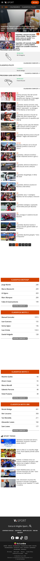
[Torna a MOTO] (2, 7)
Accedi (35, 2)
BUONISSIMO (17, 549)
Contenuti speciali (8, 530)
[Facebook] (12, 539)
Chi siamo (9, 551)
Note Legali (16, 551)
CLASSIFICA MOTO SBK (20, 404)
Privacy (23, 551)
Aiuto (26, 553)
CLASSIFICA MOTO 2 (20, 312)
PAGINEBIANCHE (9, 547)
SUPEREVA (23, 549)
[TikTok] (21, 539)
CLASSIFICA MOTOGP (20, 280)
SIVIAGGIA (26, 547)
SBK (38, 11)
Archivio (20, 532)
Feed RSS (35, 530)
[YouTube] (17, 539)
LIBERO (5, 545)
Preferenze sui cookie (18, 553)
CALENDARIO (15, 7)
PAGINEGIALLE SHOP (26, 545)
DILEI (21, 547)
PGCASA (34, 545)
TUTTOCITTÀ (16, 547)
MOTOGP (18, 143)
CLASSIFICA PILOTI (29, 7)
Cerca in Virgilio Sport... (18, 526)
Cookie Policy (29, 551)
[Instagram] (26, 539)
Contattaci (18, 530)
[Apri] (2, 2)
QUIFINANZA (32, 547)
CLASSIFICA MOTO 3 (20, 372)
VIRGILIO (10, 545)
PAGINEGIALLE (16, 545)
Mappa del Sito (27, 530)
